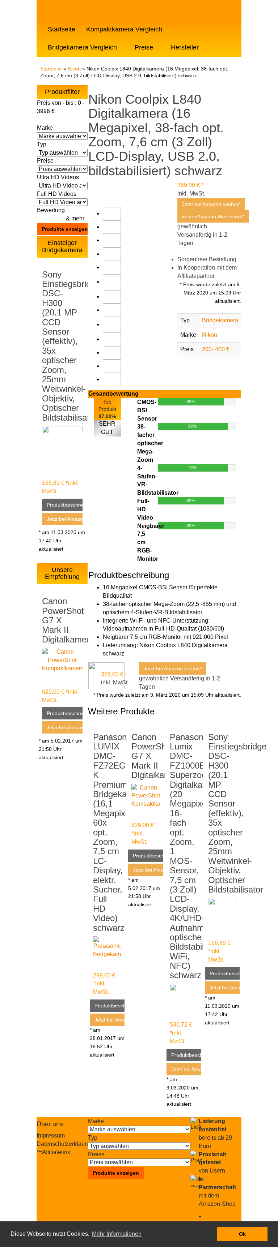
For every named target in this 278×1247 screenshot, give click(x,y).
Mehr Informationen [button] (117, 1234)
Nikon (74, 69)
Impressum (51, 1135)
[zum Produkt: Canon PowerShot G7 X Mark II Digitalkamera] (62, 661)
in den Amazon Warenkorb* (213, 216)
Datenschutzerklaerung (66, 1144)
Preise (145, 47)
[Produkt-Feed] (209, 1216)
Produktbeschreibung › (65, 505)
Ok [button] (242, 1234)
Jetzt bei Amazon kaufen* (65, 519)
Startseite (61, 29)
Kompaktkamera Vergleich (125, 29)
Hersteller (186, 47)
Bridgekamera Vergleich (83, 47)
